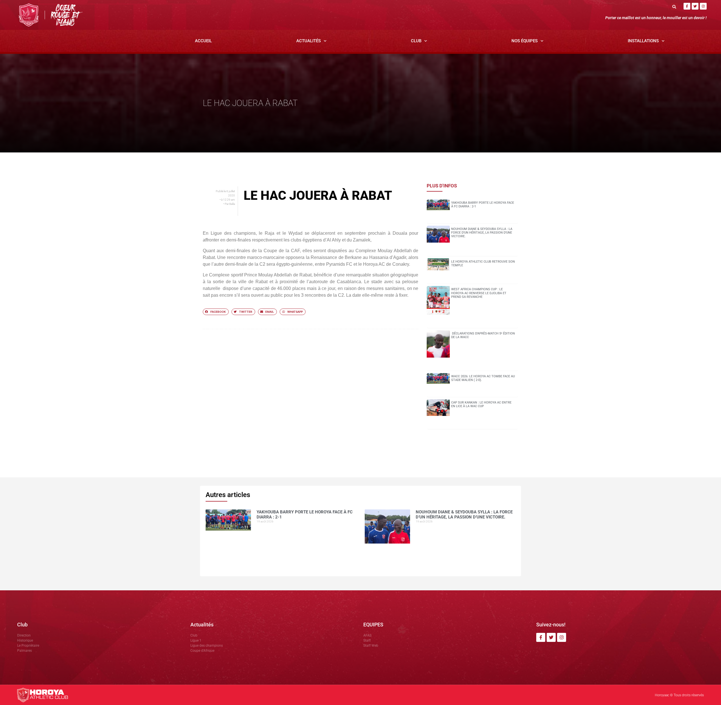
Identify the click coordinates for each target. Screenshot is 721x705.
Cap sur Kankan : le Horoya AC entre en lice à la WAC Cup (481, 404)
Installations (643, 40)
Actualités (308, 40)
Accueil (203, 40)
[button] (674, 6)
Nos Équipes (524, 40)
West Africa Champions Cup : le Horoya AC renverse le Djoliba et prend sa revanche (478, 292)
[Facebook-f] (687, 6)
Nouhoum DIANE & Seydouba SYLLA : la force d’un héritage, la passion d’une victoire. (481, 232)
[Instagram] (703, 6)
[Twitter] (695, 6)
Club (416, 40)
